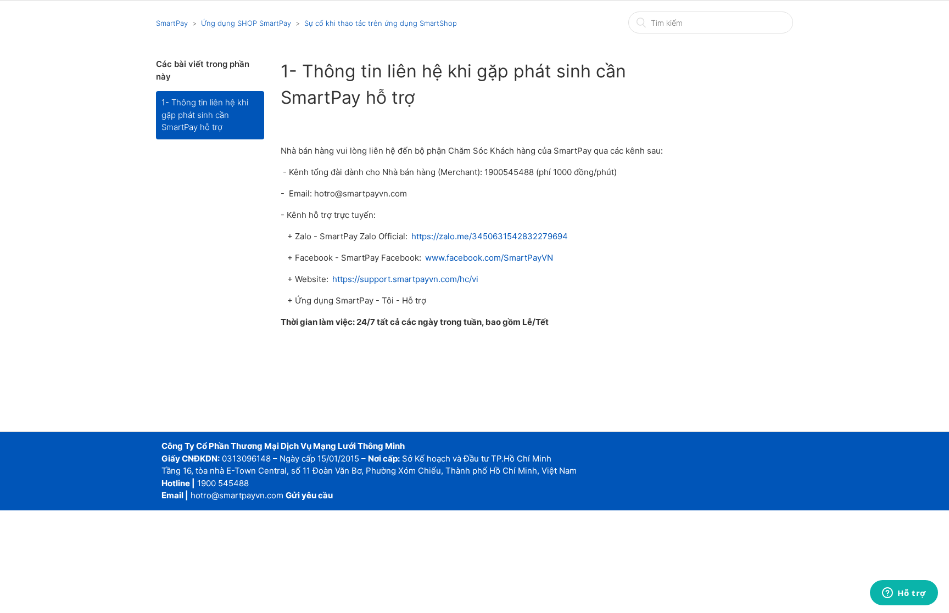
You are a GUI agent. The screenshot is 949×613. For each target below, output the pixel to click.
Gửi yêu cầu (309, 495)
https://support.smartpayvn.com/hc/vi (405, 279)
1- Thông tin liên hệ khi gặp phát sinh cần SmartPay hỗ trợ (204, 114)
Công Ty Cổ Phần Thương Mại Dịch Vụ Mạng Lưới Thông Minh (283, 446)
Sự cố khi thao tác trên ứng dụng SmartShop (380, 23)
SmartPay (172, 23)
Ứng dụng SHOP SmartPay (246, 23)
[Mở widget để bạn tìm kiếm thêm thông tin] (904, 594)
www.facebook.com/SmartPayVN (489, 257)
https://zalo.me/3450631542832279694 (489, 236)
